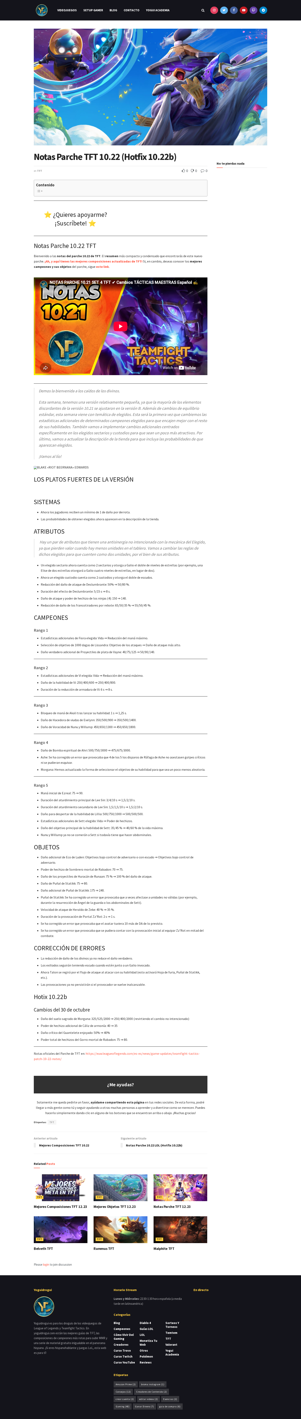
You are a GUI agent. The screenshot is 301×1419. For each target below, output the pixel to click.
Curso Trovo (122, 1350)
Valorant (171, 1345)
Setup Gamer (93, 10)
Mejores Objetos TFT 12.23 (115, 1206)
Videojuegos (67, 10)
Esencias (170, 1399)
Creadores (121, 1345)
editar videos (148, 1399)
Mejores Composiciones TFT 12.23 (60, 1206)
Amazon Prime (126, 1384)
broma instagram (152, 1384)
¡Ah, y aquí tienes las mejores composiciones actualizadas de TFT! (94, 261)
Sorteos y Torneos (172, 1325)
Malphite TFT (164, 1248)
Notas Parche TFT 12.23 (172, 1206)
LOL (142, 1335)
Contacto (131, 10)
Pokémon (146, 1356)
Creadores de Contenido (151, 1391)
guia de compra (170, 1406)
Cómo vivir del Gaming (124, 1337)
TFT (39, 171)
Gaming (123, 1406)
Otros (144, 1350)
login (46, 1264)
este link (102, 267)
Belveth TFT (43, 1248)
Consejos (123, 1391)
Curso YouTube (124, 1362)
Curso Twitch (123, 1356)
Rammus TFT (104, 1248)
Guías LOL (146, 1329)
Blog (113, 10)
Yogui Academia (158, 10)
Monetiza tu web (148, 1343)
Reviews (146, 1362)
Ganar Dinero (144, 1406)
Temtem (171, 1333)
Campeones (122, 1329)
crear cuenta (125, 1399)
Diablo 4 (145, 1323)
